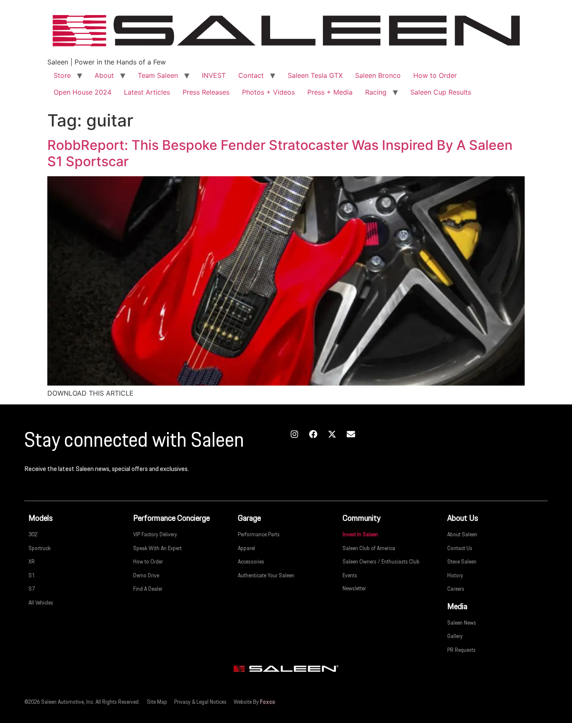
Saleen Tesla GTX (315, 75)
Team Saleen (158, 75)
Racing (375, 92)
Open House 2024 (82, 92)
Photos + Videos (268, 92)
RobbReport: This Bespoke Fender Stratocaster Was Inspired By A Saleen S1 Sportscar (280, 153)
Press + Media (330, 92)
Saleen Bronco (378, 75)
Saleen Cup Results (440, 92)
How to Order (435, 75)
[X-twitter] (332, 434)
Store (62, 75)
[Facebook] (313, 434)
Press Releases (206, 92)
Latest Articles (147, 92)
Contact (251, 75)
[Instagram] (294, 434)
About (104, 75)
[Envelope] (351, 434)
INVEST (214, 75)
